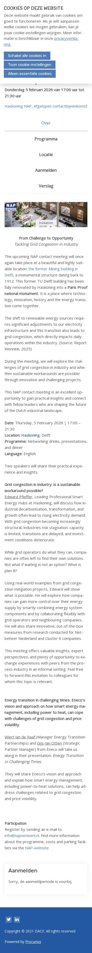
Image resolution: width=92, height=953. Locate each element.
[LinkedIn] (17, 920)
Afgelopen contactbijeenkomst (60, 106)
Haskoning (14, 106)
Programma (45, 139)
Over (46, 123)
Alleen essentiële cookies (30, 73)
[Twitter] (9, 920)
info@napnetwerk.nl (22, 835)
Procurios (33, 941)
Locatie (46, 154)
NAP (28, 106)
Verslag (46, 186)
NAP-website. (37, 847)
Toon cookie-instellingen (29, 64)
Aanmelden (46, 170)
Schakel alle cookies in (27, 55)
